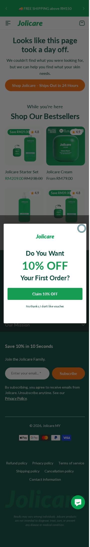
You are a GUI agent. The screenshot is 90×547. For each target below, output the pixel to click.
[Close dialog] (79, 228)
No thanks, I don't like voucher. (43, 306)
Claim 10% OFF (43, 294)
